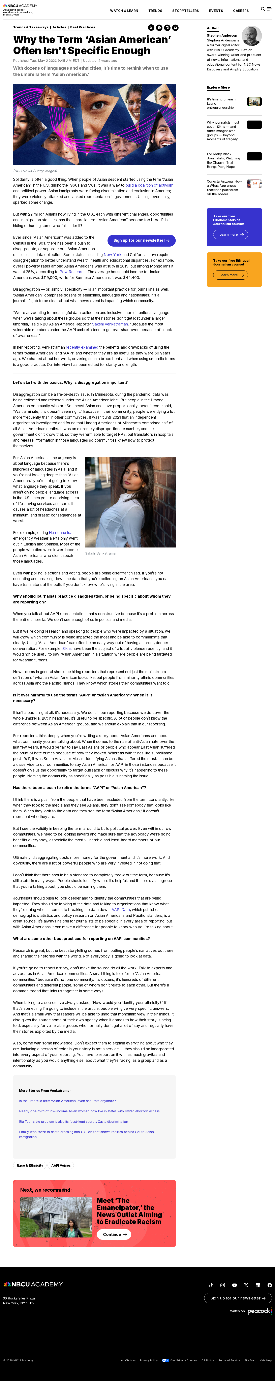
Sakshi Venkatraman (110, 324)
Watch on (238, 1311)
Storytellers (185, 11)
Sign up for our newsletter (236, 1298)
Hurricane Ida (60, 532)
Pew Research (73, 272)
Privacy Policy (149, 1360)
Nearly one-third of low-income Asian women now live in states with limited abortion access (89, 1111)
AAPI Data (121, 909)
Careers (241, 11)
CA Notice (208, 1360)
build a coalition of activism (149, 185)
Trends (155, 11)
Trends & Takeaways (31, 27)
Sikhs (67, 648)
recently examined (82, 347)
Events (216, 11)
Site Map (250, 1360)
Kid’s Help (266, 1360)
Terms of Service (229, 1360)
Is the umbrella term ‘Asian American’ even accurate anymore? (67, 1101)
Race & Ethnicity (30, 1165)
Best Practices (82, 27)
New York (112, 254)
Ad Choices (128, 1360)
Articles (59, 27)
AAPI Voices (61, 1165)
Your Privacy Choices (183, 1360)
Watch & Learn (124, 11)
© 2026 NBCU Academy (18, 1360)
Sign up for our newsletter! (140, 240)
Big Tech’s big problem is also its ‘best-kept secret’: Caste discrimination (73, 1122)
